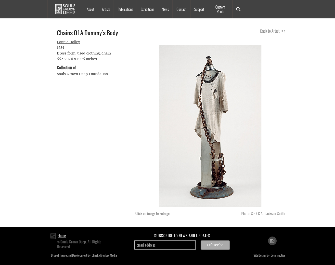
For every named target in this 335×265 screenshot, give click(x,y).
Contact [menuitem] (181, 9)
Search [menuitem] (238, 9)
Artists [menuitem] (106, 9)
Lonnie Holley (68, 42)
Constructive (278, 255)
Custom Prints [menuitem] (220, 9)
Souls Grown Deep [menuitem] (65, 9)
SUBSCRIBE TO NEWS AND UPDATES (182, 235)
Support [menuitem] (199, 9)
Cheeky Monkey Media (104, 255)
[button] (210, 126)
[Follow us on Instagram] (272, 240)
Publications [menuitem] (125, 9)
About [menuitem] (90, 9)
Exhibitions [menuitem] (147, 9)
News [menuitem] (165, 9)
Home (62, 235)
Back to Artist (270, 31)
